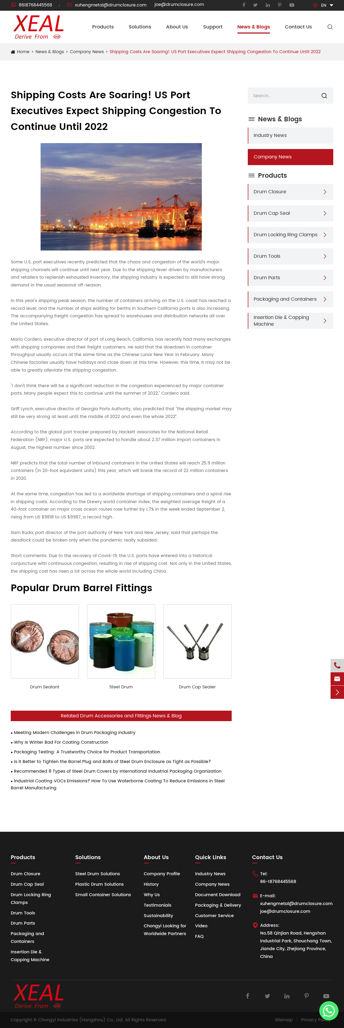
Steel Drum (121, 687)
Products (103, 27)
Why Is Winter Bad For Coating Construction (61, 742)
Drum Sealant (44, 687)
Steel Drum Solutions (97, 873)
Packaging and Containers (285, 299)
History (151, 884)
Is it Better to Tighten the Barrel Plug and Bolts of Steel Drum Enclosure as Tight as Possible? (112, 761)
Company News (87, 51)
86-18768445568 (278, 881)
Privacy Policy (316, 1019)
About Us (177, 27)
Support (213, 27)
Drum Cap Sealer (197, 687)
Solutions (140, 27)
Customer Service (214, 915)
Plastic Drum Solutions (99, 884)
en (323, 5)
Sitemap (284, 1019)
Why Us (152, 894)
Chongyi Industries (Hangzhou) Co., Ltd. (81, 1019)
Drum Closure (270, 191)
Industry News (270, 135)
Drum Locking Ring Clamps (285, 234)
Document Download (218, 894)
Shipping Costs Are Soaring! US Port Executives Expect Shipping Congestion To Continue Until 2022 (215, 51)
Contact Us (298, 27)
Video (201, 925)
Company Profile (162, 873)
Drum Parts (267, 277)
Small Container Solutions (103, 894)
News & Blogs (253, 27)
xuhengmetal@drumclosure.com (106, 5)
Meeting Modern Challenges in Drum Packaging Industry (74, 732)
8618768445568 (31, 5)
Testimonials (157, 905)
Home (23, 51)
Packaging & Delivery (218, 905)
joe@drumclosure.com (179, 4)
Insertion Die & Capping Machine (281, 321)
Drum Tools (267, 256)
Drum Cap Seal (272, 213)
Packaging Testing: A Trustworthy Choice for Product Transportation (87, 752)
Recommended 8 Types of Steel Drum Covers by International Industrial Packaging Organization (117, 771)
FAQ (199, 936)
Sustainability (158, 915)
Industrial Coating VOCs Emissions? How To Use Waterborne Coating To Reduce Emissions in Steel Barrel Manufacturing (118, 784)
